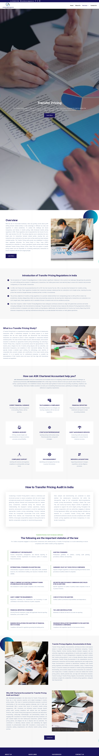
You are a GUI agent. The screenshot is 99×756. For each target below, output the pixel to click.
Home (71, 5)
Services (84, 5)
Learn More (50, 115)
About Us (77, 5)
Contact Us (94, 5)
